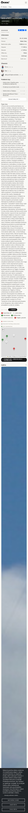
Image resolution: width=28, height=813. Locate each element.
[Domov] (5, 2)
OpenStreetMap (22, 356)
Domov (5, 7)
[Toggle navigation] (26, 2)
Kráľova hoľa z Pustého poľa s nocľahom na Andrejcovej (11, 83)
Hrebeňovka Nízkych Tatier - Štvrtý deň (11, 94)
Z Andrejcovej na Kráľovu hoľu (11, 87)
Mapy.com (15, 356)
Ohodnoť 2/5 (3, 30)
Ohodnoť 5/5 (7, 30)
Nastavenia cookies (13, 800)
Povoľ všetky (13, 809)
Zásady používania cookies (11, 795)
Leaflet (9, 356)
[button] (25, 339)
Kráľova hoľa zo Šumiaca (9, 91)
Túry (10, 7)
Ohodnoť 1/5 (2, 30)
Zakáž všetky (13, 804)
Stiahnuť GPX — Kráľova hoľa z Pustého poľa (12, 360)
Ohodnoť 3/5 (4, 30)
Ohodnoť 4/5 (6, 30)
